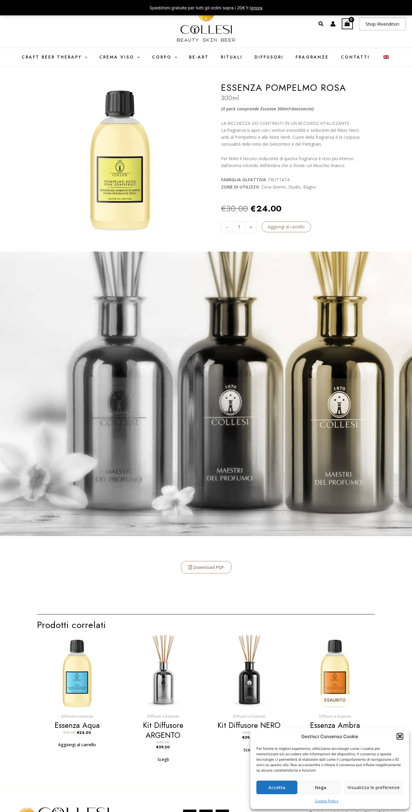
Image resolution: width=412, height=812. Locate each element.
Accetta (276, 787)
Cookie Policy (326, 801)
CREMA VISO (116, 57)
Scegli (163, 759)
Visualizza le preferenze (373, 787)
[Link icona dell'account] (333, 24)
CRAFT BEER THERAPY (52, 57)
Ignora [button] (256, 7)
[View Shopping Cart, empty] (347, 23)
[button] (400, 736)
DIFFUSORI (269, 57)
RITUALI (231, 57)
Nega (320, 787)
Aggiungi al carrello (286, 227)
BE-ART (199, 57)
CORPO (162, 57)
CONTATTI (355, 57)
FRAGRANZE (312, 57)
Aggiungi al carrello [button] (77, 744)
